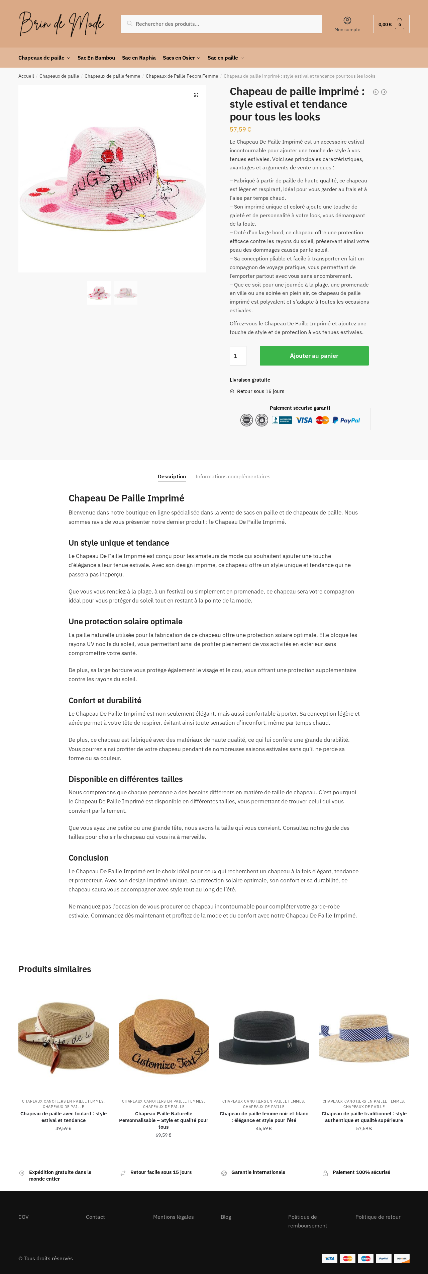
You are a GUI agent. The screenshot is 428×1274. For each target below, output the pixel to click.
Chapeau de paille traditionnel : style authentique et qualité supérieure (364, 1116)
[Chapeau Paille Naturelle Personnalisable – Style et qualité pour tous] (164, 1037)
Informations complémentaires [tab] (233, 476)
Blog (226, 1216)
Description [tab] (172, 476)
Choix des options (63, 1150)
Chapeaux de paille (59, 76)
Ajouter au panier (314, 356)
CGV (23, 1216)
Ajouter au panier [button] (364, 1150)
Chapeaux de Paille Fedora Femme (182, 76)
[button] (196, 94)
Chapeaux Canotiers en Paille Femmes (63, 1101)
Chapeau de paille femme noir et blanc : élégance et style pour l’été (264, 1116)
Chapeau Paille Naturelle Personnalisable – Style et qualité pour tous (163, 1120)
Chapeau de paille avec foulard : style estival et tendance (63, 1116)
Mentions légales (173, 1216)
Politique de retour (378, 1216)
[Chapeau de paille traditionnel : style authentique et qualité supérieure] (364, 1037)
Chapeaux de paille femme (112, 76)
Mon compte (347, 29)
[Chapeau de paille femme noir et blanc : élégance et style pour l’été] (264, 1037)
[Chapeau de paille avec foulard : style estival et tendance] (63, 1037)
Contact (95, 1216)
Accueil (26, 76)
